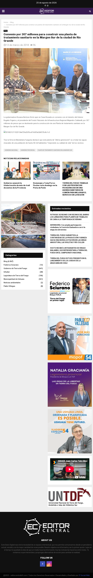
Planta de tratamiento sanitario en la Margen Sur (55, 150)
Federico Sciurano (11, 265)
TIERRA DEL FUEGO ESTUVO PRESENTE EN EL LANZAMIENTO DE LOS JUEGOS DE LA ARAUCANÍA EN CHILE (68, 260)
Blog (5, 30)
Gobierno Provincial (28, 150)
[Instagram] (49, 564)
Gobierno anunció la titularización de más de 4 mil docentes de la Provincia (17, 185)
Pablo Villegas (9, 286)
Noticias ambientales (12, 283)
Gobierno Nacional (11, 150)
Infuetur (7, 272)
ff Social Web (84, 575)
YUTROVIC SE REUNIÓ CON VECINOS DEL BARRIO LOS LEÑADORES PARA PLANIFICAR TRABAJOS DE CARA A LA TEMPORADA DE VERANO (69, 217)
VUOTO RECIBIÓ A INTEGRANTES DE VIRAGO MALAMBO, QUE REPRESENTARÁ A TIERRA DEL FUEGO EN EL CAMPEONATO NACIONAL (68, 250)
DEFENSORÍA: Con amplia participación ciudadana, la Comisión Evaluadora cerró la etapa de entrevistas (67, 227)
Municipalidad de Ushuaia (14, 279)
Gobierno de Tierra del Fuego (15, 268)
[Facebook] (42, 564)
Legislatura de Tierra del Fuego (16, 276)
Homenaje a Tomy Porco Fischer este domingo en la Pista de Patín (45, 185)
